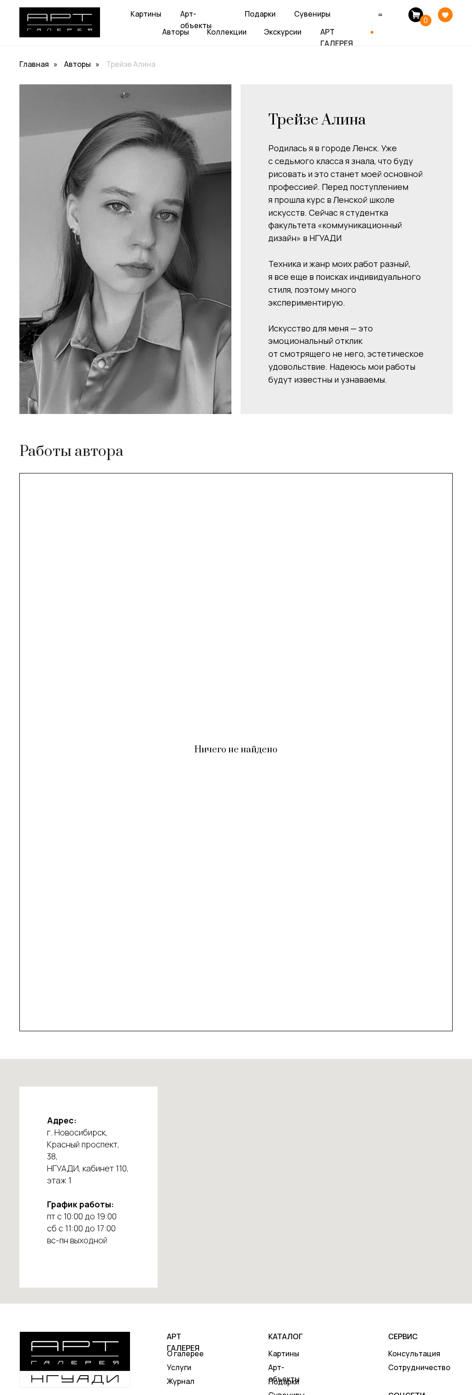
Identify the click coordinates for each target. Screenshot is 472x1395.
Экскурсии (282, 32)
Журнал (181, 1381)
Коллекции (227, 32)
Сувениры (312, 14)
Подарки (260, 14)
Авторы (175, 32)
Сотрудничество (419, 1367)
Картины (145, 14)
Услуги (179, 1367)
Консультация (414, 1353)
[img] (445, 14)
